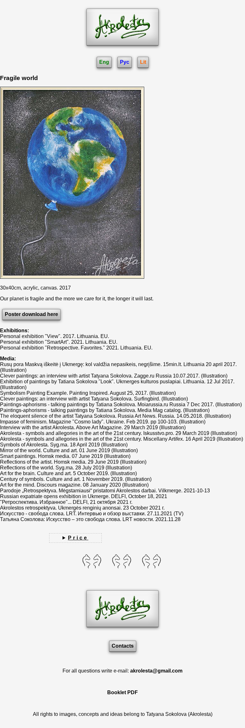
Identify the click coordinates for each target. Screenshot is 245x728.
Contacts (123, 646)
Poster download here (31, 314)
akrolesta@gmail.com (156, 670)
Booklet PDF (122, 692)
